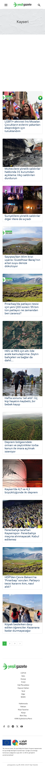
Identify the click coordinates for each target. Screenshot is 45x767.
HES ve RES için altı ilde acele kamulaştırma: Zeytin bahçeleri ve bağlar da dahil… (21, 355)
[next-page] (20, 643)
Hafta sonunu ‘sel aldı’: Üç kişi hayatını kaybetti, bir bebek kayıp (21, 401)
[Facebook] (4, 726)
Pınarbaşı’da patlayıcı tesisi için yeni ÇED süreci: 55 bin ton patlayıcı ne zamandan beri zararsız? (22, 308)
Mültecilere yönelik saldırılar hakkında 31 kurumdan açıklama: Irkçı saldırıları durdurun (22, 173)
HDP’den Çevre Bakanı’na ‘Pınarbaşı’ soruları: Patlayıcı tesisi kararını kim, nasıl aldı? (22, 582)
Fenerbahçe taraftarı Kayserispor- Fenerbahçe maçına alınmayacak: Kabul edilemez (22, 535)
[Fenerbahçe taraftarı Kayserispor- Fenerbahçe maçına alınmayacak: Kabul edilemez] (22, 514)
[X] (17, 726)
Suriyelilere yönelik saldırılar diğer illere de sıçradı (22, 217)
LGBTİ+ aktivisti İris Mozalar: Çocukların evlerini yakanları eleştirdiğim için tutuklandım (22, 126)
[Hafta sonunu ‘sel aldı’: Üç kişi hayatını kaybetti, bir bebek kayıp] (22, 382)
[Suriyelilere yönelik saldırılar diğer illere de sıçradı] (22, 200)
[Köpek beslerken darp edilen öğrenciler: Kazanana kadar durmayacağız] (22, 608)
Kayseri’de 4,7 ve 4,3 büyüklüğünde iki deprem (21, 491)
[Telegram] (12, 726)
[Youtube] (21, 726)
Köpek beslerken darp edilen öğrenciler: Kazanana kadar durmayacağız (22, 627)
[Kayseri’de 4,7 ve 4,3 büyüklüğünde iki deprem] (22, 473)
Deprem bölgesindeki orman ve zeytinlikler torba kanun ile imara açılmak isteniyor (21, 447)
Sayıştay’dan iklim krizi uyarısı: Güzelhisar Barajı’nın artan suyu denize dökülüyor (22, 261)
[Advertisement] (22, 58)
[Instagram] (8, 726)
